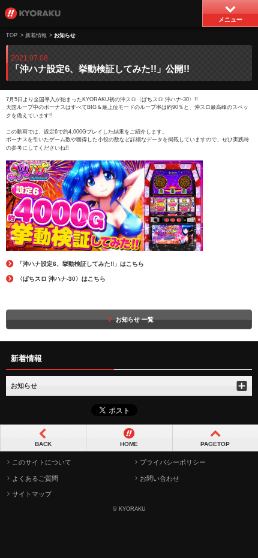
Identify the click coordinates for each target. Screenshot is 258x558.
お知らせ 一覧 (135, 319)
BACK (43, 444)
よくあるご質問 (35, 478)
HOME (129, 444)
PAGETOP (215, 444)
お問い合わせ (159, 478)
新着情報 (36, 35)
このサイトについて (41, 462)
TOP (11, 35)
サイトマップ (32, 494)
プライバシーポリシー (173, 462)
